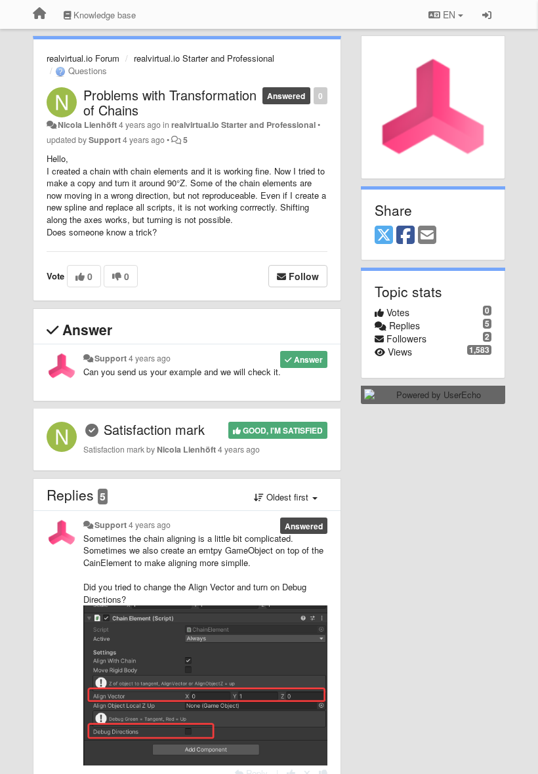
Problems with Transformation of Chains (170, 102)
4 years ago (150, 358)
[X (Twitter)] (384, 235)
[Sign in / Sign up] (487, 14)
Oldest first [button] (287, 497)
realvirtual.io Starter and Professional (204, 58)
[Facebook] (405, 235)
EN (449, 14)
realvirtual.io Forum (83, 58)
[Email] (427, 235)
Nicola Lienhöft (87, 125)
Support (105, 140)
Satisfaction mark (154, 429)
